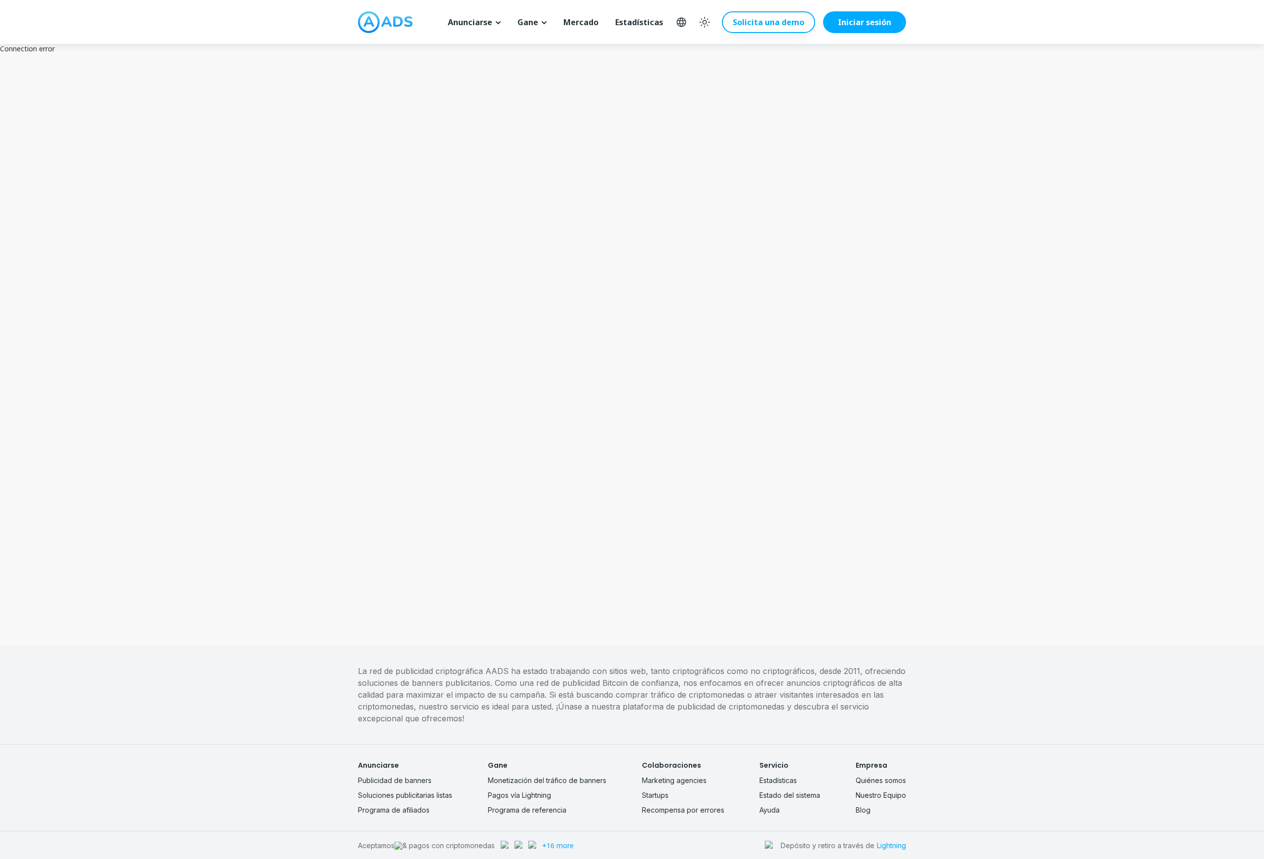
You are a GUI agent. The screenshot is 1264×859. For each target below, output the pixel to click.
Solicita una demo (768, 22)
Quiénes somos (881, 780)
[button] (860, 22)
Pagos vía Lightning (519, 795)
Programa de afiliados (394, 810)
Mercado (580, 22)
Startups (655, 795)
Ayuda (769, 810)
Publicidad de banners (395, 780)
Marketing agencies (674, 780)
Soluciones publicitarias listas (405, 795)
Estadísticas (639, 22)
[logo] (385, 22)
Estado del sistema (789, 795)
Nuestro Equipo (881, 795)
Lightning (891, 845)
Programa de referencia (527, 810)
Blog (863, 810)
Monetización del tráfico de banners (547, 780)
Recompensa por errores (683, 810)
